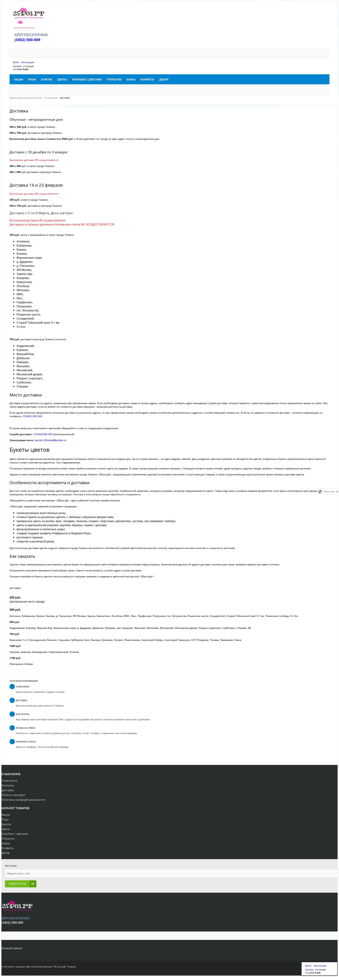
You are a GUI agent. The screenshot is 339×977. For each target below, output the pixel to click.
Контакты (7, 785)
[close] (337, 491)
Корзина (17, 66)
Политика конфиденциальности (23, 800)
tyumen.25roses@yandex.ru (50, 440)
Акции (5, 815)
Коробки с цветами (14, 834)
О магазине (9, 781)
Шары (5, 843)
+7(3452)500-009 (42, 434)
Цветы (5, 829)
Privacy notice (329, 491)
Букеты (6, 824)
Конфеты (7, 848)
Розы (4, 819)
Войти (16, 62)
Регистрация (28, 62)
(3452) (20, 39)
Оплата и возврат (13, 795)
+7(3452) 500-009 (32, 416)
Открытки (7, 838)
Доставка (7, 790)
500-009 (33, 39)
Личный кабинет (12, 948)
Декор (5, 853)
